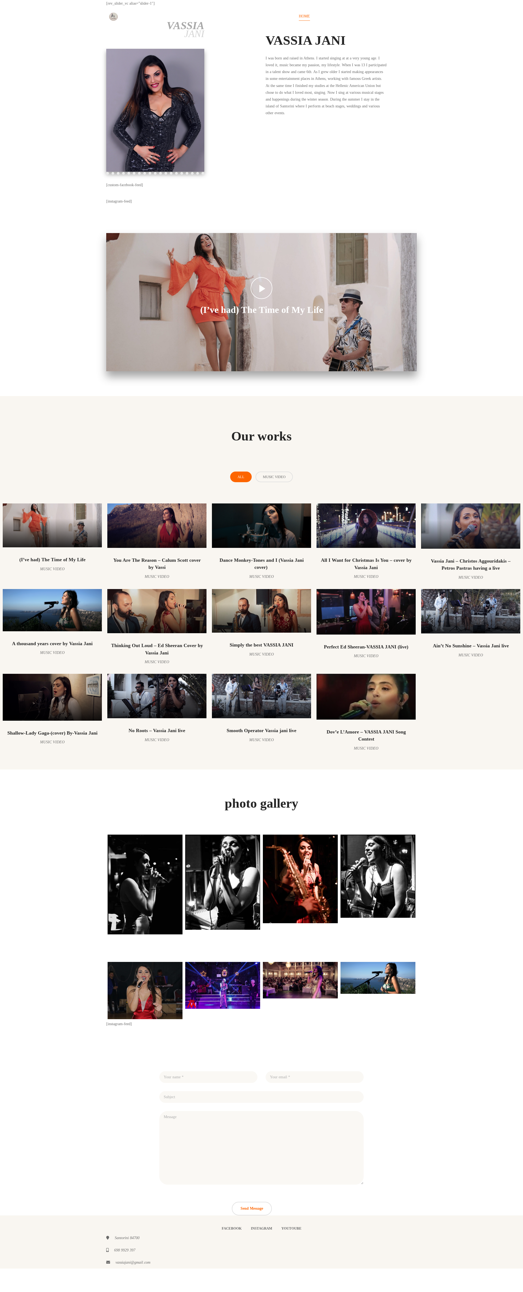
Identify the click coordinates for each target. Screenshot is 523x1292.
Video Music (333, 16)
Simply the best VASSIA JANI (261, 645)
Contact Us (399, 16)
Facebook (232, 1228)
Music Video (274, 477)
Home (304, 16)
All (241, 477)
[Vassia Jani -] (113, 16)
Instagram (261, 1228)
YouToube (291, 1228)
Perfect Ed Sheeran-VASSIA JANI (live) (366, 647)
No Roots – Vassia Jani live (157, 730)
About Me (367, 16)
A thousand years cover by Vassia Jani (52, 643)
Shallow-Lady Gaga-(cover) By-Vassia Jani (52, 733)
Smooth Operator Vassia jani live (261, 730)
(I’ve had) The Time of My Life (261, 310)
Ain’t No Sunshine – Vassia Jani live (471, 645)
